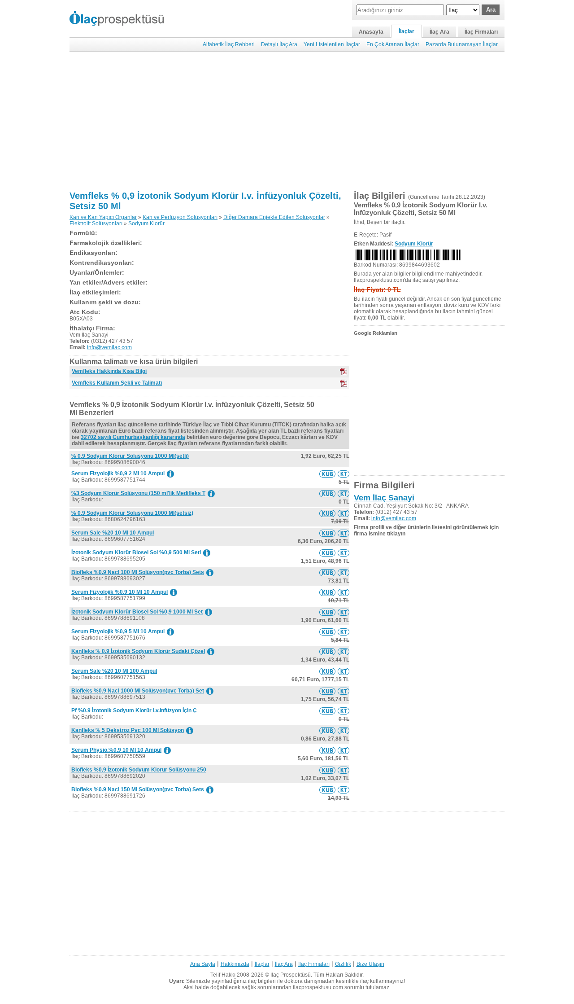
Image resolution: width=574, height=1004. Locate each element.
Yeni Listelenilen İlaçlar (332, 44)
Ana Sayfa (202, 964)
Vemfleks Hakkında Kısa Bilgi (109, 371)
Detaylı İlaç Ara (279, 44)
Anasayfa (371, 32)
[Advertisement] (287, 121)
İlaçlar (406, 31)
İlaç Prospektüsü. (291, 975)
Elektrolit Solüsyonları (96, 223)
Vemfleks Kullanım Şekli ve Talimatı (117, 383)
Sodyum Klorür (146, 223)
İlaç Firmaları (481, 32)
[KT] (343, 383)
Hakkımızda (235, 964)
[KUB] (343, 371)
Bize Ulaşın (370, 964)
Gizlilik (343, 964)
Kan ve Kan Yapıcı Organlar (103, 217)
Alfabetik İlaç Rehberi (229, 44)
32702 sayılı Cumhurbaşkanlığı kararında (133, 437)
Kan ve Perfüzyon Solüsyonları (180, 217)
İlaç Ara (439, 32)
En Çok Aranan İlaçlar (392, 44)
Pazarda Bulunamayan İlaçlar (462, 44)
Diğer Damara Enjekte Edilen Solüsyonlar (274, 217)
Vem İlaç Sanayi (384, 497)
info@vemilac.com (109, 347)
